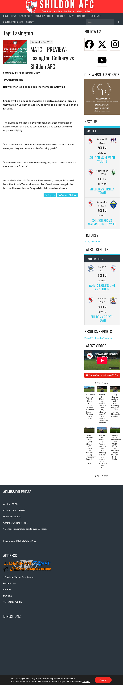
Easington (50, 195)
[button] (105, 383)
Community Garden (44, 16)
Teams (71, 16)
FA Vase (62, 195)
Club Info (60, 16)
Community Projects (13, 22)
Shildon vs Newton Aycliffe (102, 159)
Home (5, 16)
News (13, 16)
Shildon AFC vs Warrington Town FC (102, 222)
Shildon (73, 195)
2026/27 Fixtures (93, 241)
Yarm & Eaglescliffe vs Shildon (102, 287)
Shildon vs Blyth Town (102, 318)
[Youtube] (102, 60)
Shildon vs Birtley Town (102, 191)
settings (86, 681)
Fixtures (81, 16)
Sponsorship (25, 16)
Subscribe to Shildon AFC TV (103, 375)
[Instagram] (115, 44)
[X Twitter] (102, 44)
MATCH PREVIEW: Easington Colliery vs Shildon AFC (52, 58)
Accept (103, 680)
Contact (30, 22)
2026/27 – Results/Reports (98, 337)
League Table (95, 16)
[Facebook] (89, 44)
